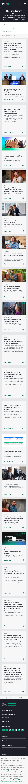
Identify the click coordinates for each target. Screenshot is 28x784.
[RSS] (22, 730)
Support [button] (4, 740)
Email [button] (5, 718)
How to (6, 710)
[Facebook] (16, 730)
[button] (26, 758)
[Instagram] (10, 730)
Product (7, 714)
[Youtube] (19, 730)
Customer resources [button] (8, 750)
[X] (7, 730)
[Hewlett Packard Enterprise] (5, 4)
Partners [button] (4, 754)
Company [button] (5, 736)
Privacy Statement (9, 771)
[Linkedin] (3, 730)
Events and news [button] (7, 745)
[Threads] (13, 730)
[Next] (24, 697)
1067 (20, 697)
